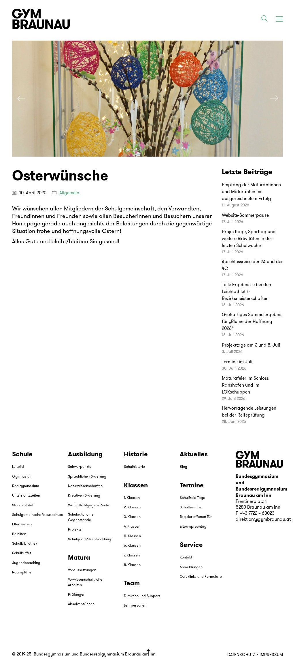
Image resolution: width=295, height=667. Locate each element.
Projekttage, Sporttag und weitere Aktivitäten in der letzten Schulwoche (249, 239)
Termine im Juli (237, 362)
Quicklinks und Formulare (201, 577)
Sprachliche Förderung (87, 476)
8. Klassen (132, 565)
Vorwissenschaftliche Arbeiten (85, 582)
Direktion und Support (142, 596)
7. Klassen (132, 555)
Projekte (75, 529)
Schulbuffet (21, 553)
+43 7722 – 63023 (257, 513)
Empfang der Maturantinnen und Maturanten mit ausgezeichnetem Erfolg (251, 192)
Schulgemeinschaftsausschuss (37, 515)
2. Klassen (132, 507)
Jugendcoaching (26, 563)
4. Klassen (132, 527)
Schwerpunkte (79, 467)
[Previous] (21, 98)
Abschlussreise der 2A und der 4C (252, 265)
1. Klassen (132, 498)
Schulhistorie (134, 467)
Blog (183, 467)
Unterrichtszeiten (26, 495)
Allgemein (69, 193)
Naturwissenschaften (85, 486)
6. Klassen (132, 546)
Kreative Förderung (84, 495)
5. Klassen (132, 536)
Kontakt (186, 557)
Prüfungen (76, 594)
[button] (279, 19)
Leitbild (18, 467)
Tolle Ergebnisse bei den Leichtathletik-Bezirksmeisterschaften (246, 292)
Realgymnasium (25, 486)
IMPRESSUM (271, 655)
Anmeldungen (191, 567)
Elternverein (22, 524)
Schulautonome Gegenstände (81, 517)
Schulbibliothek (24, 544)
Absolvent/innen (81, 604)
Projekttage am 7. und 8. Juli (251, 345)
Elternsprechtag (193, 527)
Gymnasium (22, 476)
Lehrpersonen (135, 605)
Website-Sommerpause (245, 215)
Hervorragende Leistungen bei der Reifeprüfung (249, 412)
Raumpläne (21, 572)
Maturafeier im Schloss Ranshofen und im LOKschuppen (245, 385)
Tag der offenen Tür (196, 517)
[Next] (274, 98)
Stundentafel (22, 505)
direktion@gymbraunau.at (263, 519)
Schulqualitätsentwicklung (89, 539)
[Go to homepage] (41, 19)
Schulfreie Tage (192, 498)
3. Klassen (132, 517)
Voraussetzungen (82, 570)
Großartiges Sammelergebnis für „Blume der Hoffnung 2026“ (252, 322)
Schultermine (190, 507)
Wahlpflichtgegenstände (88, 505)
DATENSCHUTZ (241, 655)
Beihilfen (19, 534)
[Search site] (264, 19)
